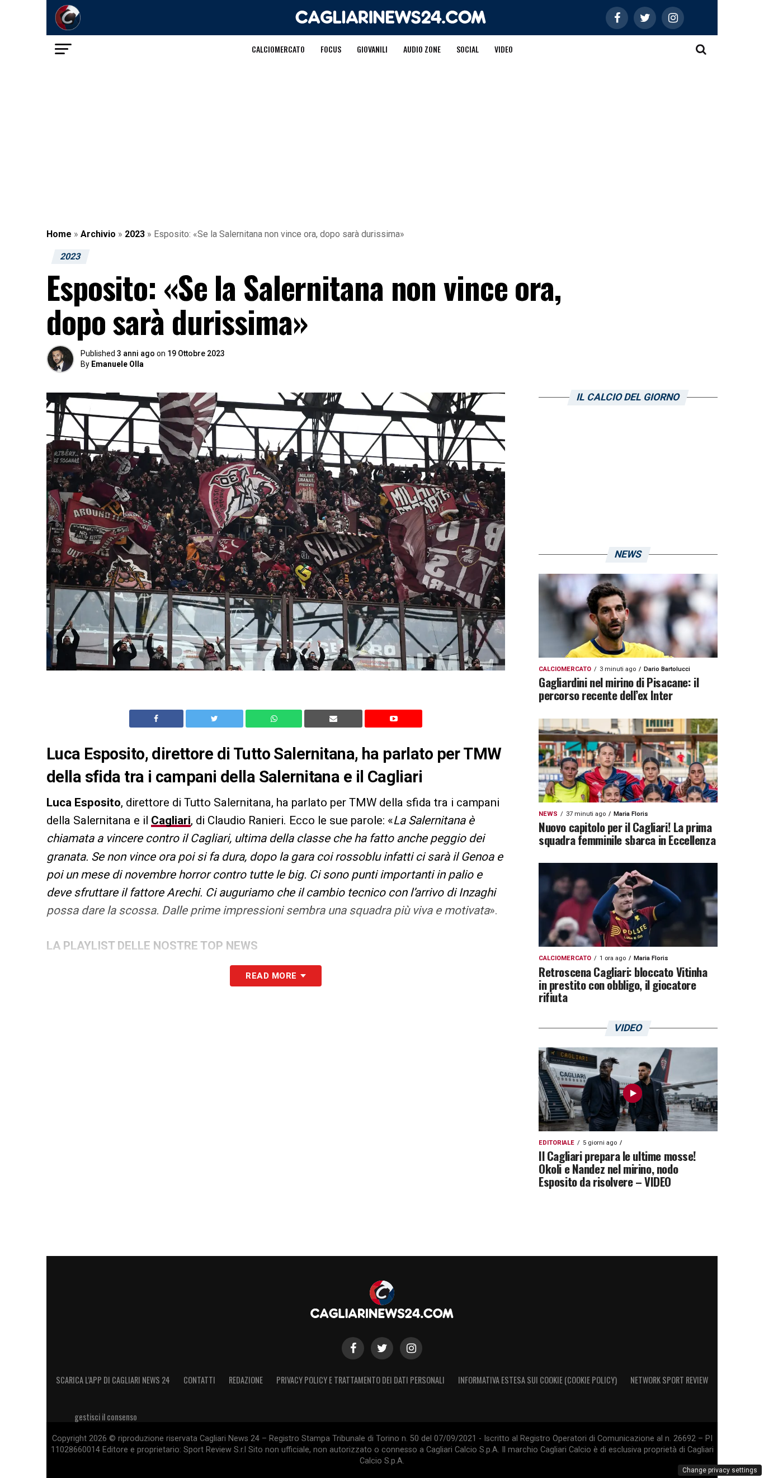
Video (503, 49)
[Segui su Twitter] (382, 1348)
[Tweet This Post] (216, 719)
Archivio (98, 234)
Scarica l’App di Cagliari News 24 (113, 1380)
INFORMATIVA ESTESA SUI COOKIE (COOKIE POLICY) (537, 1380)
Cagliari (171, 820)
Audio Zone (422, 49)
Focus (330, 49)
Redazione (246, 1380)
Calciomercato (278, 49)
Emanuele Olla (117, 364)
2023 (135, 234)
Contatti (199, 1380)
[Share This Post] (275, 719)
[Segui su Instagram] (411, 1348)
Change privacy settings (719, 1470)
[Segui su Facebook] (353, 1348)
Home (59, 234)
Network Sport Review (669, 1380)
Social (467, 49)
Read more (271, 976)
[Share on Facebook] (157, 719)
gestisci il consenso (105, 1417)
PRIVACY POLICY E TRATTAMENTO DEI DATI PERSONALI (360, 1380)
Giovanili (372, 49)
